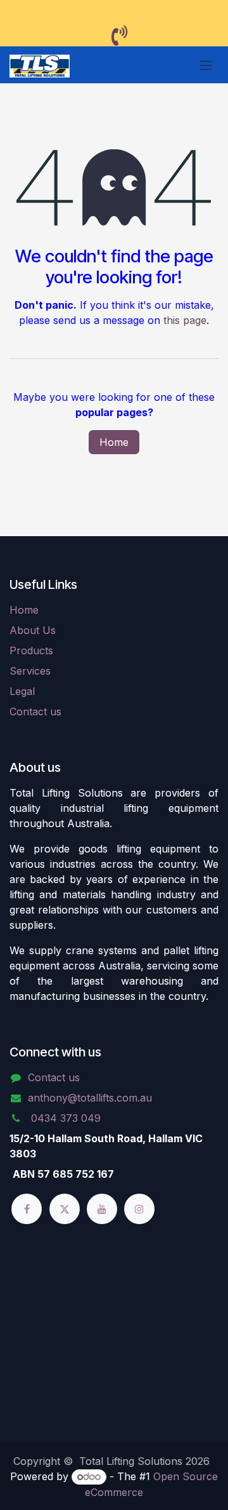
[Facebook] (26, 1209)
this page (184, 320)
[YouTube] (102, 1209)
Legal (22, 691)
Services (30, 670)
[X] (64, 1209)
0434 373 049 (64, 1118)
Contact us (35, 711)
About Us (33, 630)
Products (31, 650)
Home (114, 442)
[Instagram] (139, 1209)
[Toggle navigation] (205, 64)
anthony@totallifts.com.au (90, 1097)
